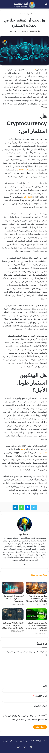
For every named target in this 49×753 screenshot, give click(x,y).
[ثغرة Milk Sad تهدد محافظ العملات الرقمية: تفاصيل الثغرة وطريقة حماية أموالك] (13, 614)
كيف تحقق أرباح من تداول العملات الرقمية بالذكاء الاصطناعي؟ (14, 598)
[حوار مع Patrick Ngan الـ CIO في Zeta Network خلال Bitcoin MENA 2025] (36, 588)
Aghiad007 (34, 31)
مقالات (19, 14)
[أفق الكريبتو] (24, 5)
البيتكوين (32, 70)
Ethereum (28, 197)
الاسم (44, 686)
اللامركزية (43, 453)
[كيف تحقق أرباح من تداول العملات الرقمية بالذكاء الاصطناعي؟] (13, 588)
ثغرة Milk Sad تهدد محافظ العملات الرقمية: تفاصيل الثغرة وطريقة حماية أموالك (13, 625)
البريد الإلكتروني (40, 696)
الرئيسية (27, 14)
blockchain (23, 170)
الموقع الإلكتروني (40, 706)
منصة (23, 449)
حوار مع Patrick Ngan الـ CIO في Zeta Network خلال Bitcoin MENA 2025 (36, 598)
